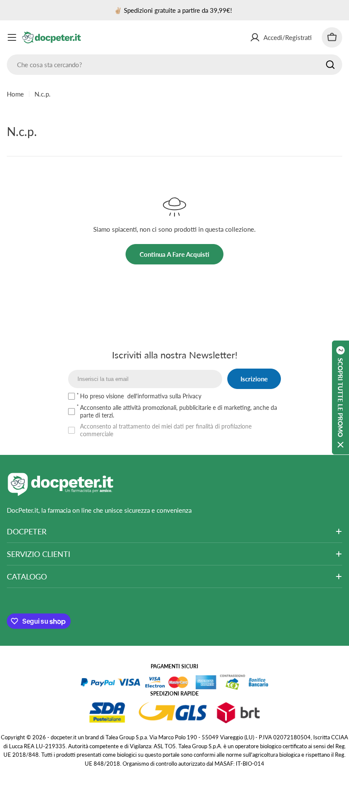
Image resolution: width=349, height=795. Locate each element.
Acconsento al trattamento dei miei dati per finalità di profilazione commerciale (166, 430)
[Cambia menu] (12, 37)
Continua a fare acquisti (174, 254)
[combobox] (174, 64)
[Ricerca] (330, 65)
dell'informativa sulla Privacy (164, 396)
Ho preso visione (140, 396)
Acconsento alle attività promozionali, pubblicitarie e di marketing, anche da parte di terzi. (178, 411)
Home (15, 94)
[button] (340, 397)
